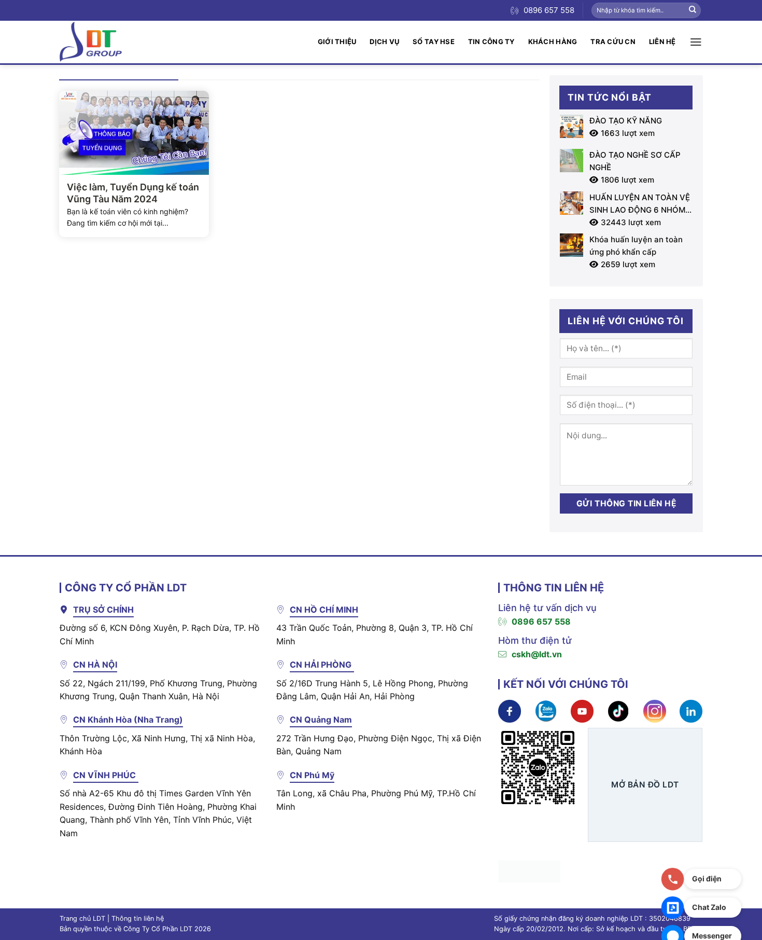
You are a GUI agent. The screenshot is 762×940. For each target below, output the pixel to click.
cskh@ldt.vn (537, 654)
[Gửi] (692, 10)
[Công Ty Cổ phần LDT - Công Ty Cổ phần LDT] (91, 42)
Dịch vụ (384, 41)
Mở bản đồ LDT (645, 785)
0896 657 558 (541, 621)
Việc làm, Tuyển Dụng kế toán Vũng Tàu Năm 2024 (133, 193)
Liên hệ (662, 41)
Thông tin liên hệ (137, 918)
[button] (695, 42)
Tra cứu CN (613, 41)
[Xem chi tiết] (509, 711)
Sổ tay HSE (434, 41)
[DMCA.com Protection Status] (529, 870)
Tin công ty (491, 41)
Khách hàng (552, 41)
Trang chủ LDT (82, 918)
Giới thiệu (337, 41)
